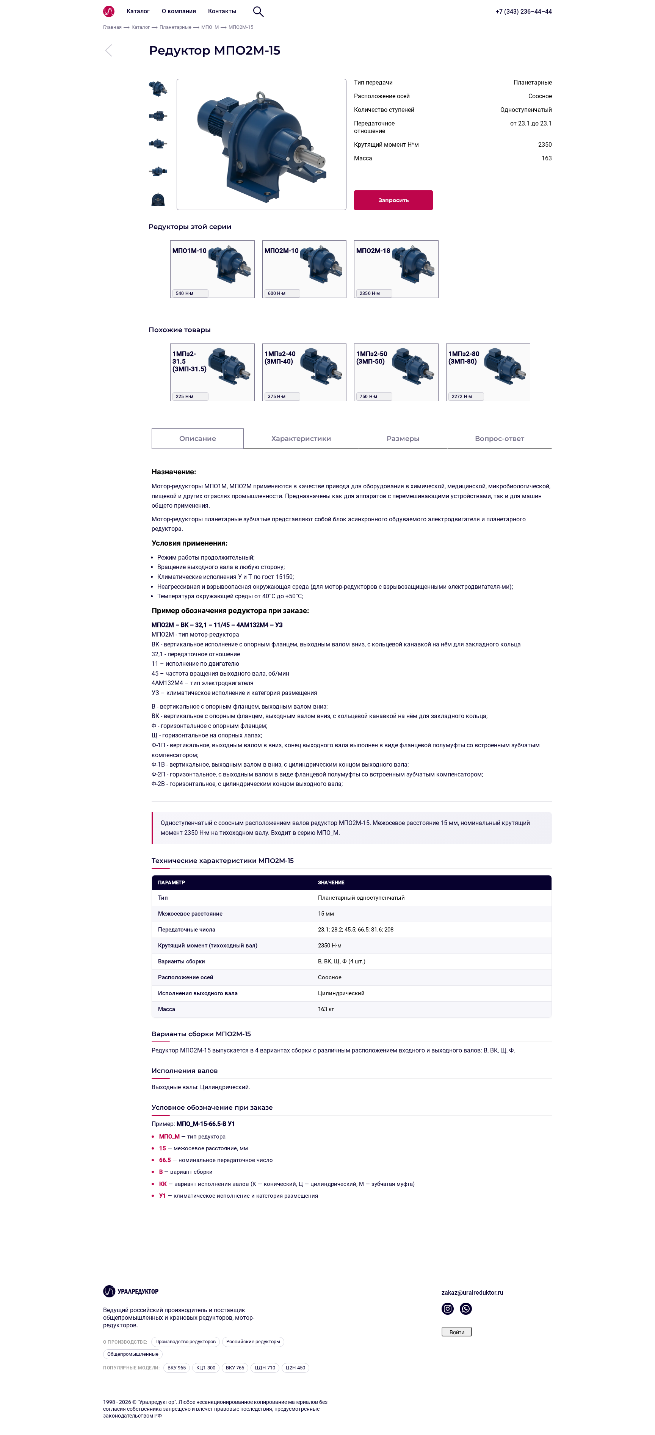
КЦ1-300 (205, 1368)
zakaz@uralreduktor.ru (472, 1292)
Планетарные (175, 27)
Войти (457, 1332)
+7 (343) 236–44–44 (524, 11)
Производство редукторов (185, 1341)
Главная (112, 27)
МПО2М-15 (241, 27)
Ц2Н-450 (295, 1368)
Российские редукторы (253, 1341)
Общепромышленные (132, 1354)
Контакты (222, 11)
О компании (179, 11)
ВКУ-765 (235, 1368)
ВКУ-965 (177, 1368)
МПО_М (210, 27)
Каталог (138, 11)
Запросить (394, 200)
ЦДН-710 (265, 1368)
